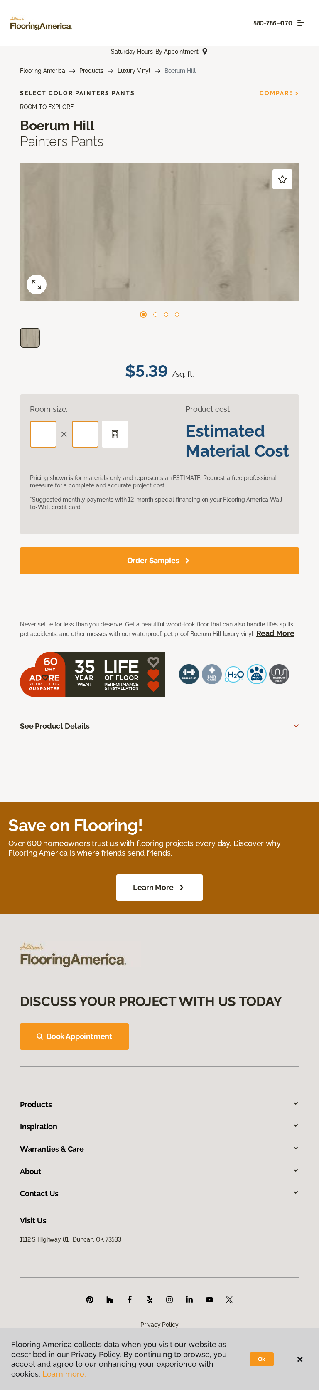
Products (91, 70)
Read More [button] (275, 633)
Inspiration (38, 1126)
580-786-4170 (272, 23)
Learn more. (64, 1374)
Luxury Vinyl (134, 70)
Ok (262, 1359)
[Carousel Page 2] (155, 314)
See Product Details (55, 726)
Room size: (49, 409)
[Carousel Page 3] (166, 314)
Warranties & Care (52, 1149)
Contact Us (39, 1193)
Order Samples (153, 560)
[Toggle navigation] (300, 23)
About (30, 1171)
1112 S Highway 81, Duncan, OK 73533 (70, 1239)
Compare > (279, 93)
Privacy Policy (159, 1324)
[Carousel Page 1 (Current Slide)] (143, 314)
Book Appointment (79, 1036)
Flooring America (42, 70)
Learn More (153, 887)
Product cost (208, 409)
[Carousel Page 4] (177, 314)
